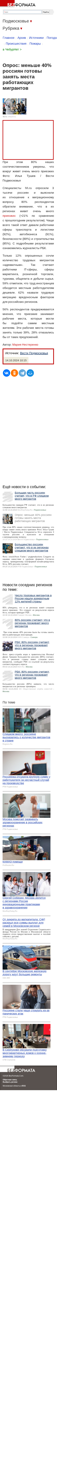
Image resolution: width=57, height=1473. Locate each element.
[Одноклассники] (14, 373)
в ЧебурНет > (12, 49)
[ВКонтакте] (6, 373)
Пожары (35, 43)
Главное (8, 37)
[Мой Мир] (30, 373)
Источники (36, 37)
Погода (52, 37)
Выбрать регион (10, 1082)
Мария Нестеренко (25, 344)
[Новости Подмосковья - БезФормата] (18, 4)
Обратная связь (10, 1080)
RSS (24, 1086)
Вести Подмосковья (34, 353)
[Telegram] (22, 373)
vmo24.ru (12, 117)
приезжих (9, 215)
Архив (21, 37)
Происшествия (16, 43)
